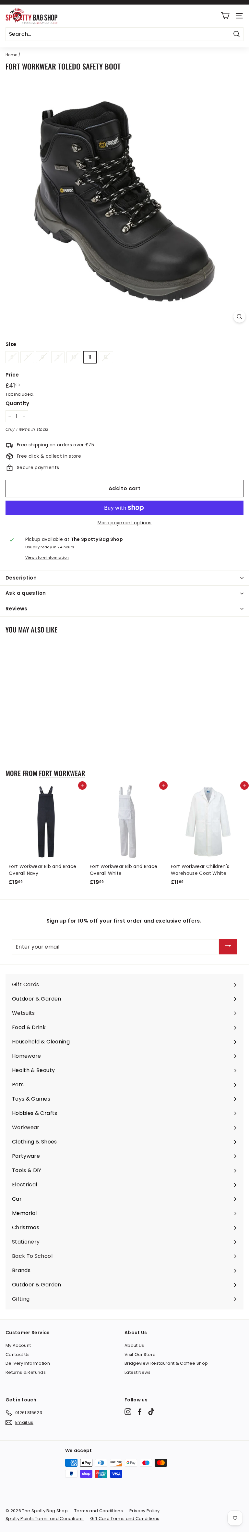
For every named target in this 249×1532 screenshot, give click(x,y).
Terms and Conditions (98, 1511)
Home (11, 54)
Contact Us (18, 1354)
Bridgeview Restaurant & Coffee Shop (166, 1363)
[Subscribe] (228, 946)
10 (74, 357)
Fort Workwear (62, 773)
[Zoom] (239, 317)
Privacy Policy (144, 1511)
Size (11, 344)
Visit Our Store (140, 1354)
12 (106, 357)
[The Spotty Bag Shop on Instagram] (127, 1411)
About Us (134, 1345)
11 (90, 357)
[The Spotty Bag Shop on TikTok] (151, 1411)
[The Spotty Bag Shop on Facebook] (139, 1411)
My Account (18, 1345)
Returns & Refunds (26, 1372)
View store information (47, 557)
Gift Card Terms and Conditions (125, 1518)
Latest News (137, 1372)
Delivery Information (28, 1363)
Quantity (18, 403)
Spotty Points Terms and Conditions (45, 1518)
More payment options (125, 522)
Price (12, 374)
